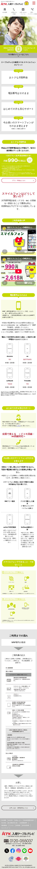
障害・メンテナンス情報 (32, 13)
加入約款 (3, 823)
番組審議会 (4, 825)
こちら (19, 425)
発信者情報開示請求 (28, 820)
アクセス (11, 825)
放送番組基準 (23, 823)
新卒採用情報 (25, 825)
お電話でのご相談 (14, 13)
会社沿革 (10, 820)
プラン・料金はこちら (18, 180)
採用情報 (18, 825)
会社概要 (4, 820)
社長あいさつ (18, 820)
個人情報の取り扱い (13, 823)
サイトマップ (4, 828)
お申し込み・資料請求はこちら (18, 808)
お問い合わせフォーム (23, 13)
